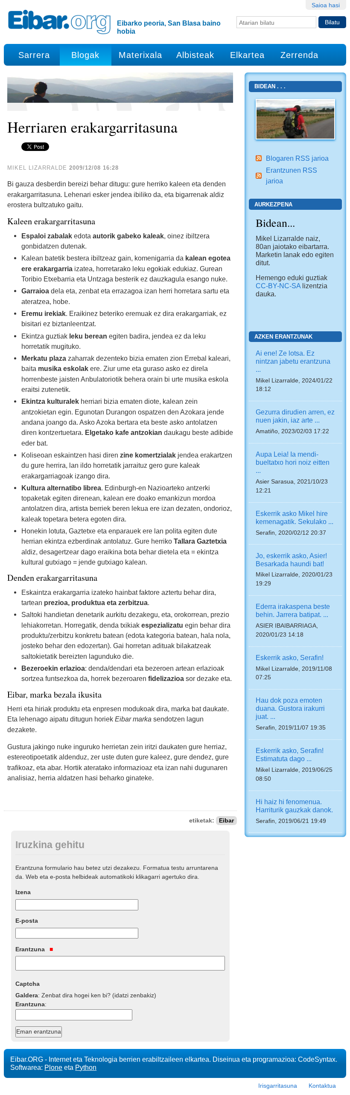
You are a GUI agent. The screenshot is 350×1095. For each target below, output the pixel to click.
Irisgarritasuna (277, 1085)
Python (85, 1067)
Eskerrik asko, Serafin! (290, 657)
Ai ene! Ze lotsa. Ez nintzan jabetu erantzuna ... (293, 361)
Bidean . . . (270, 86)
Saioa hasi (326, 5)
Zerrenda (299, 55)
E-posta (26, 920)
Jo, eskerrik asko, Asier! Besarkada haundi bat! (291, 560)
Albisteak (195, 55)
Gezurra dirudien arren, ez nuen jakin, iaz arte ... (295, 416)
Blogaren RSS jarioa (297, 158)
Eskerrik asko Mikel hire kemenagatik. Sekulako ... (294, 517)
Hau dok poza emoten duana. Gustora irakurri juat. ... (290, 708)
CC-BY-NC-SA (278, 286)
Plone (53, 1067)
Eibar (226, 820)
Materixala (140, 55)
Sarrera (34, 55)
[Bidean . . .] (295, 118)
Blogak (85, 55)
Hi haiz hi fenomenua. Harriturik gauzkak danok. (294, 806)
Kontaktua (322, 1085)
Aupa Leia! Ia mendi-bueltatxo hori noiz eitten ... (293, 462)
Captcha (27, 983)
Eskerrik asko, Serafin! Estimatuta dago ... (290, 754)
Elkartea (247, 55)
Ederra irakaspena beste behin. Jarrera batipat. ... (293, 610)
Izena (23, 892)
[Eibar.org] (59, 22)
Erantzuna (31, 949)
